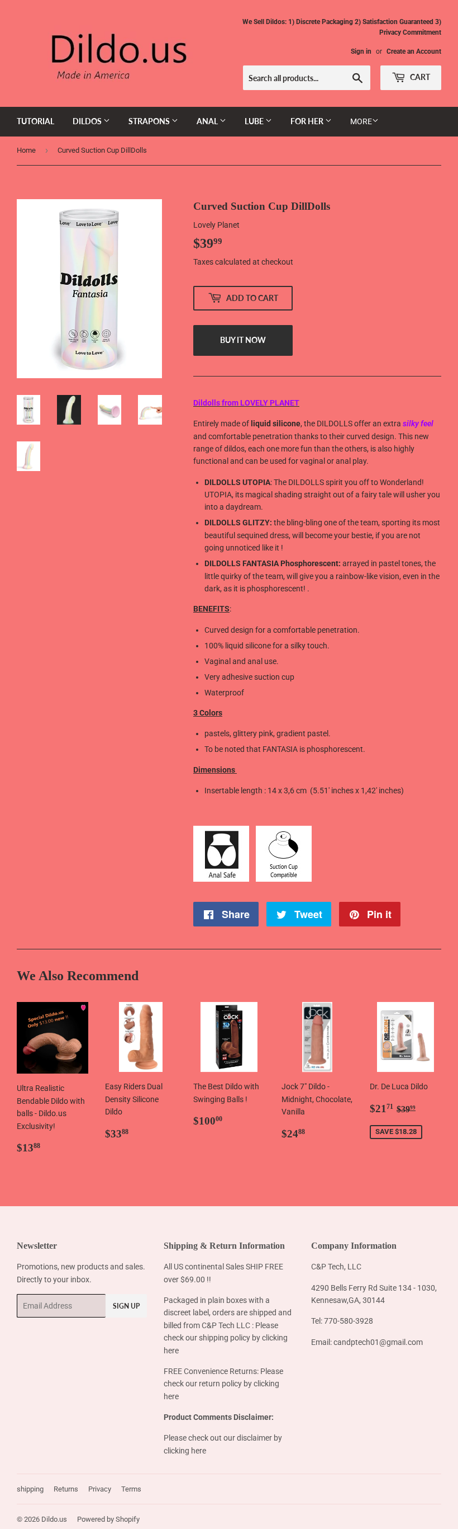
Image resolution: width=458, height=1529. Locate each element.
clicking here (185, 1450)
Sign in (361, 51)
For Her (307, 121)
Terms (131, 1489)
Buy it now (243, 340)
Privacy (99, 1489)
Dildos (88, 121)
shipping (30, 1489)
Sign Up (126, 1306)
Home (26, 150)
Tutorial (35, 121)
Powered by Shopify (108, 1519)
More (361, 121)
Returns (66, 1489)
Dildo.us (54, 1519)
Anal (208, 121)
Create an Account (414, 51)
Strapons (149, 121)
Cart (419, 77)
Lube (255, 121)
